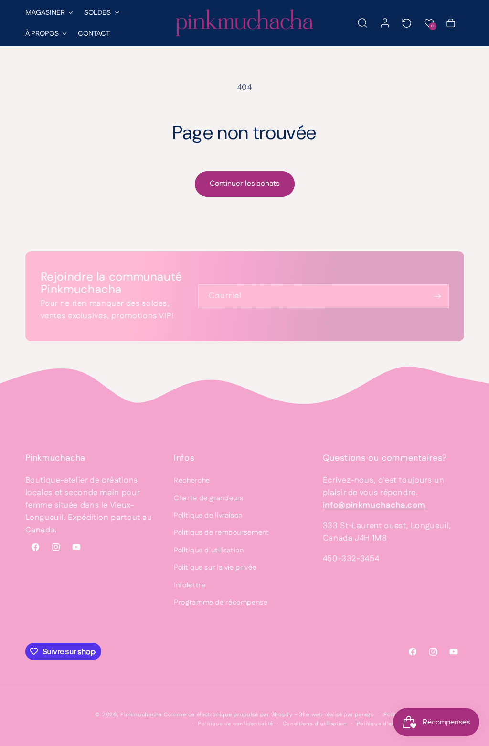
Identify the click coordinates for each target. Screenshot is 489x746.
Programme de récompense (221, 602)
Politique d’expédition (387, 724)
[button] (48, 12)
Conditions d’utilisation (315, 724)
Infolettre (189, 585)
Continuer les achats (244, 183)
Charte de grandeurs (209, 498)
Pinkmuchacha (141, 715)
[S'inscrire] (437, 296)
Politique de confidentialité (235, 724)
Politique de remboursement (221, 533)
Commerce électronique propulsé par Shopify (228, 715)
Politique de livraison (208, 515)
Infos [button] (184, 458)
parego (364, 715)
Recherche (192, 481)
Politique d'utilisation (209, 550)
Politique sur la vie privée (215, 567)
